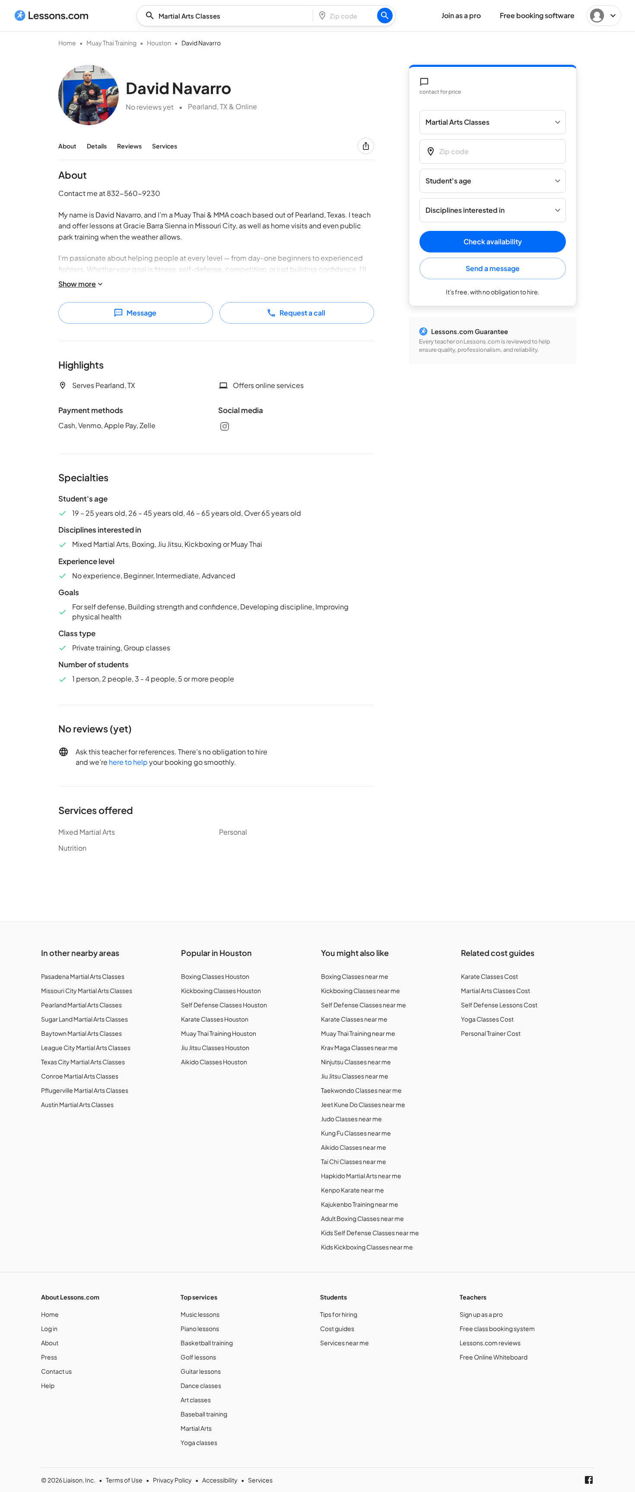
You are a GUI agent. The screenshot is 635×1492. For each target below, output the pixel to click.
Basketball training (207, 1343)
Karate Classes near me (354, 1019)
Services (164, 146)
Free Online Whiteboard (493, 1357)
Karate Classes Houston (214, 1019)
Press (49, 1357)
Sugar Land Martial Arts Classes (84, 1019)
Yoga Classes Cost (487, 1019)
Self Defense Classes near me (363, 1005)
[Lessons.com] (51, 15)
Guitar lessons (201, 1371)
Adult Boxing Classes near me (362, 1218)
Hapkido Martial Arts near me (361, 1176)
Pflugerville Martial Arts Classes (84, 1090)
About (67, 146)
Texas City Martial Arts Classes (83, 1062)
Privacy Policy (172, 1480)
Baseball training (204, 1414)
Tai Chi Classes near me (353, 1161)
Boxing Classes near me (354, 976)
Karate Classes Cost (489, 976)
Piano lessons (200, 1328)
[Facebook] (589, 1480)
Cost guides (337, 1328)
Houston (159, 43)
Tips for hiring (338, 1314)
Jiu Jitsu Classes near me (354, 1076)
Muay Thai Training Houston (218, 1033)
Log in (49, 1328)
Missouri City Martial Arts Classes (86, 990)
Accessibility (220, 1480)
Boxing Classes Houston (215, 976)
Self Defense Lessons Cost (499, 1005)
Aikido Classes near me (353, 1147)
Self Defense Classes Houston (224, 1005)
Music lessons (200, 1314)
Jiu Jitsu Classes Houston (215, 1047)
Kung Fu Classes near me (356, 1133)
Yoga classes (199, 1442)
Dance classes (201, 1385)
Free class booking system (497, 1328)
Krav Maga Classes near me (359, 1047)
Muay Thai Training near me (358, 1033)
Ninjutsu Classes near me (356, 1062)
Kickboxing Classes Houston (221, 990)
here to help (128, 762)
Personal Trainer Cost (491, 1033)
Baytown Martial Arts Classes (81, 1033)
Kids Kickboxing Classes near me (367, 1247)
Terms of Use (124, 1480)
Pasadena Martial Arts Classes (82, 976)
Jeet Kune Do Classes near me (363, 1104)
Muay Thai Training (111, 43)
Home (67, 43)
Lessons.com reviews (490, 1343)
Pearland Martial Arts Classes (81, 1005)
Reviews (129, 146)
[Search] (385, 15)
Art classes (196, 1400)
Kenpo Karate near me (352, 1190)
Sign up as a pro (481, 1314)
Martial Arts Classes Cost (495, 990)
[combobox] (227, 16)
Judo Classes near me (351, 1119)
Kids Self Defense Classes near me (370, 1232)
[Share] (366, 146)
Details (97, 146)
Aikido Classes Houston (214, 1062)
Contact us (56, 1371)
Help (47, 1385)
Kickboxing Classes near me (360, 990)
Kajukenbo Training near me (359, 1204)
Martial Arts (196, 1428)
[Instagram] (224, 426)
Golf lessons (198, 1357)
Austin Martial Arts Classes (77, 1104)
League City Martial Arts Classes (85, 1047)
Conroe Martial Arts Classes (79, 1076)
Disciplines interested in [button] (465, 210)
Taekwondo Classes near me (361, 1090)
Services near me (344, 1343)
